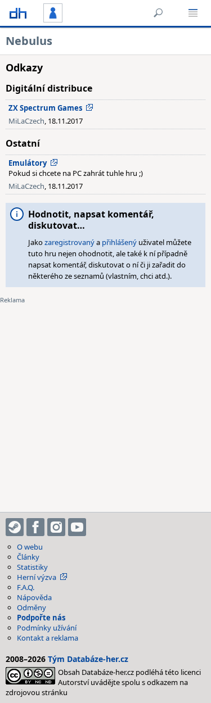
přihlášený (119, 242)
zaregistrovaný (69, 242)
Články (28, 557)
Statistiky (32, 567)
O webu (30, 547)
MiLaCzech (26, 121)
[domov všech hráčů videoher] (18, 13)
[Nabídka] (193, 13)
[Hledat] (158, 13)
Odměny (31, 607)
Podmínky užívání (47, 628)
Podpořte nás (41, 618)
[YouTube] (77, 527)
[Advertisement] (105, 401)
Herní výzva (36, 577)
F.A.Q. (25, 587)
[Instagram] (56, 527)
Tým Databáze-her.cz (88, 659)
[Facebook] (35, 527)
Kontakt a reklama (47, 638)
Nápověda (34, 597)
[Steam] (15, 527)
